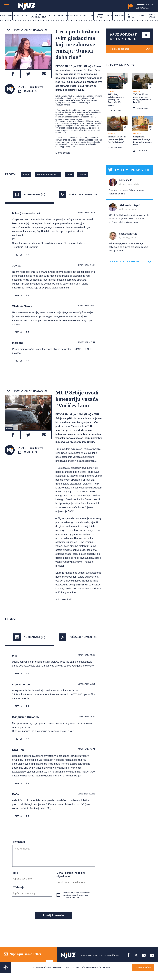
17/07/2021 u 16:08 (86, 213)
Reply (18, 255)
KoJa (15, 794)
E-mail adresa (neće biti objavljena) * (71, 874)
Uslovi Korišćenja (109, 955)
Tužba (69, 174)
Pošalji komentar (83, 194)
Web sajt (18, 887)
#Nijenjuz (118, 16)
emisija (26, 174)
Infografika (75, 16)
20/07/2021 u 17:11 (86, 342)
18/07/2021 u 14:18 (86, 265)
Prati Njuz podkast (119, 49)
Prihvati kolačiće (143, 967)
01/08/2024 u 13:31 (86, 684)
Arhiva (141, 16)
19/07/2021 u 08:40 (86, 306)
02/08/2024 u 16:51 (86, 749)
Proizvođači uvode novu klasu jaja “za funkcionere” (117, 139)
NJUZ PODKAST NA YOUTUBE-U (123, 36)
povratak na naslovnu (30, 29)
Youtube (82, 174)
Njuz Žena (131, 16)
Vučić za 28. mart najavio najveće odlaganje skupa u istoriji (142, 98)
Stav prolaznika (38, 16)
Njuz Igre (152, 16)
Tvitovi (24, 16)
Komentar (19, 841)
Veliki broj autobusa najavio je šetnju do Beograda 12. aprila (116, 99)
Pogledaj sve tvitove (124, 261)
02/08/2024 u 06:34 (86, 716)
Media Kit (93, 955)
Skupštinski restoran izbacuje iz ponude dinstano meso (142, 140)
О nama (83, 955)
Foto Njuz (100, 16)
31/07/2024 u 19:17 (86, 655)
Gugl (52, 16)
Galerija (61, 16)
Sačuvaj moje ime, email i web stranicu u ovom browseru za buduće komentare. (76, 895)
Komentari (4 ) (34, 194)
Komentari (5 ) (34, 637)
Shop (16, 16)
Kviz (109, 16)
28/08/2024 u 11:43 (86, 794)
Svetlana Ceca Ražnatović (48, 174)
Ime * (16, 872)
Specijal (88, 16)
